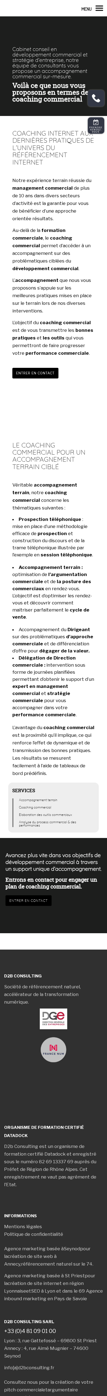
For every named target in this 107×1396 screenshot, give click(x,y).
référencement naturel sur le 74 (56, 1270)
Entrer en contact (35, 373)
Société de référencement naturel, (42, 986)
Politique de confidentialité (33, 1240)
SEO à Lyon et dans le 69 (58, 1297)
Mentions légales (23, 1233)
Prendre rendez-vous (96, 129)
